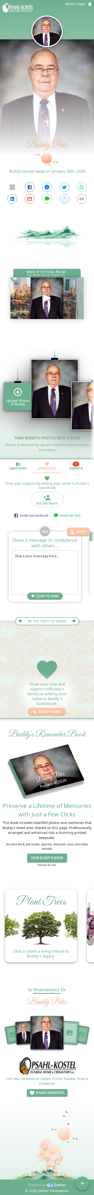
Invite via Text (69, 515)
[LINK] (82, 199)
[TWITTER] (64, 187)
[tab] (18, 466)
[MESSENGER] (47, 187)
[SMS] (47, 199)
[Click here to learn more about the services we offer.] (47, 1066)
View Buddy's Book (47, 858)
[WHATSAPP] (82, 187)
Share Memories (50, 1093)
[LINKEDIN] (12, 199)
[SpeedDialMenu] (82, 1183)
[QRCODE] (12, 187)
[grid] (47, 395)
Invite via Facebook (34, 515)
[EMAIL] (29, 199)
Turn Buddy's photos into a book (47, 438)
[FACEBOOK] (29, 187)
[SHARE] (64, 199)
